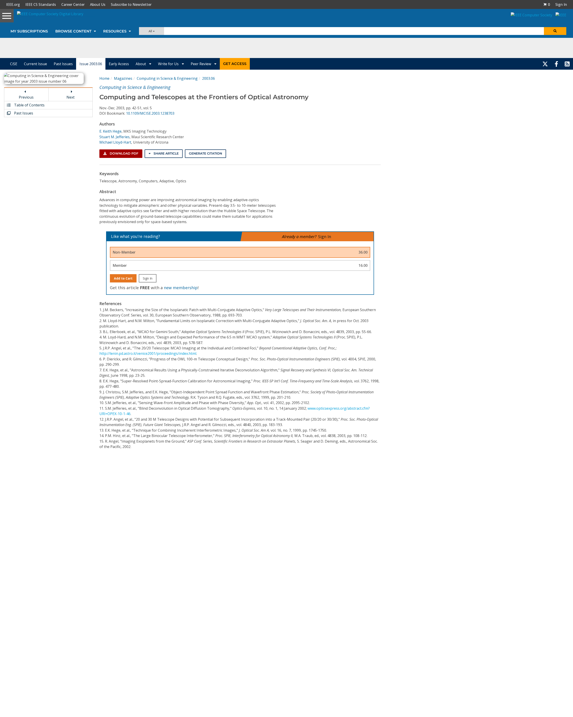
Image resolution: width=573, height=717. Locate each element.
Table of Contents (29, 105)
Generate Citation (205, 153)
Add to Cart (123, 278)
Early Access (119, 63)
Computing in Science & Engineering (167, 78)
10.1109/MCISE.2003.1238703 (150, 113)
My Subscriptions (29, 31)
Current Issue (35, 63)
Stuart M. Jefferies (114, 136)
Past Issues (63, 63)
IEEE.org (13, 4)
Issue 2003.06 (90, 63)
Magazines (123, 78)
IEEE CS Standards (40, 4)
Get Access (234, 64)
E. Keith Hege (110, 131)
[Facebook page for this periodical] (556, 64)
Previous (26, 97)
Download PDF (123, 153)
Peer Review (201, 63)
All (151, 31)
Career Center (73, 4)
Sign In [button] (561, 4)
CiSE (13, 63)
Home (104, 78)
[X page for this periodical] (545, 64)
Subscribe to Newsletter (131, 4)
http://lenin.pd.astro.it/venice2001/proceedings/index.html (147, 353)
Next (70, 97)
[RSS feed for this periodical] (567, 64)
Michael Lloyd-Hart (115, 142)
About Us (97, 4)
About (141, 63)
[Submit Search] (555, 31)
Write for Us (169, 63)
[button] (547, 4)
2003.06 (208, 78)
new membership (181, 287)
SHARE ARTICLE (166, 153)
